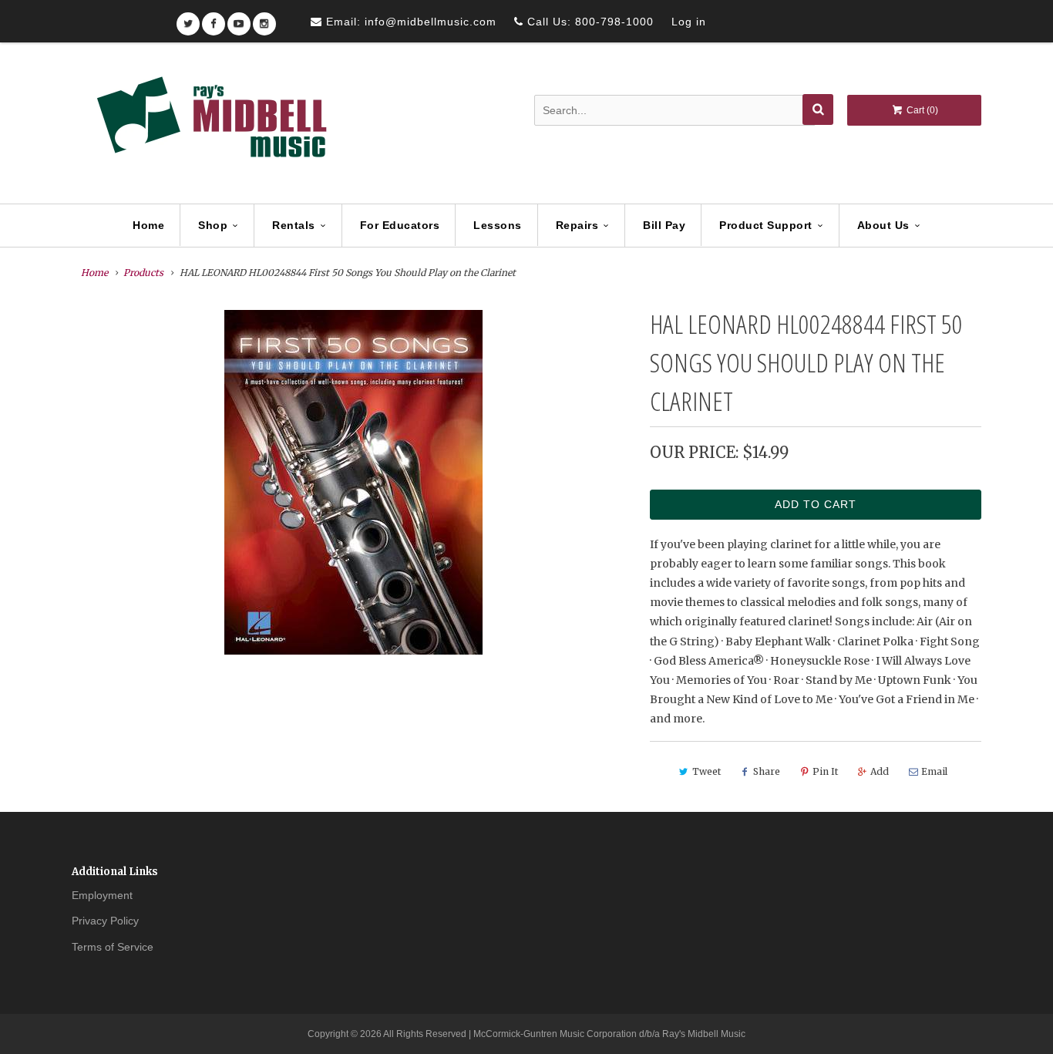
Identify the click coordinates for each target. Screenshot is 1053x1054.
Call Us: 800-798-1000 (588, 21)
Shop (212, 225)
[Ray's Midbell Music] (210, 124)
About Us (883, 225)
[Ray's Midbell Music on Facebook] (213, 19)
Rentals (293, 225)
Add (879, 771)
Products (143, 272)
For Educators (400, 225)
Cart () (921, 110)
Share (766, 771)
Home (148, 225)
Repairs (577, 225)
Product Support (765, 225)
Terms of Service (112, 947)
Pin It (825, 771)
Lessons (497, 225)
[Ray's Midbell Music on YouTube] (239, 19)
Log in (688, 21)
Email (934, 771)
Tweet (706, 771)
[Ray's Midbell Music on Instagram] (264, 19)
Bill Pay (664, 225)
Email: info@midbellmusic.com (409, 21)
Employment (102, 895)
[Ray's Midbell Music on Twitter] (188, 19)
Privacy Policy (105, 920)
